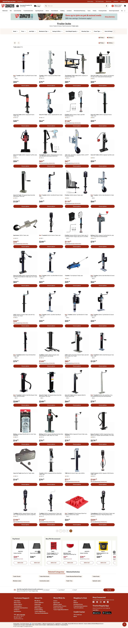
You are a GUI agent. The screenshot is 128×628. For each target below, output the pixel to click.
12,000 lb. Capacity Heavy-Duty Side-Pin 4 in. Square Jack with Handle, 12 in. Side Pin (102, 435)
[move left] (13, 552)
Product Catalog (39, 609)
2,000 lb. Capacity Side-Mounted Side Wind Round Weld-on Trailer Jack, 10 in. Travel (51, 435)
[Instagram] (101, 602)
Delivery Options (18, 604)
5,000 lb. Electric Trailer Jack (49, 235)
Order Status (17, 600)
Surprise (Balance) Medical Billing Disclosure (93, 623)
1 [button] (60, 530)
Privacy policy (16, 623)
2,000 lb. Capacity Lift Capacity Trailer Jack (76, 76)
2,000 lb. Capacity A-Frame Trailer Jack (23, 115)
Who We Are (37, 600)
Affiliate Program (57, 604)
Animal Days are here (9, 1)
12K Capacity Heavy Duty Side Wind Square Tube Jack (50, 396)
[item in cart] (125, 6)
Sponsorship (56, 602)
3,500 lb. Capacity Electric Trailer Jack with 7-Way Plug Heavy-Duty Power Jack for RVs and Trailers (50, 514)
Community (37, 606)
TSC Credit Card (78, 614)
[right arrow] (114, 31)
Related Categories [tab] (56, 572)
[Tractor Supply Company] (8, 6)
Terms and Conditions (36, 623)
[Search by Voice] (106, 6)
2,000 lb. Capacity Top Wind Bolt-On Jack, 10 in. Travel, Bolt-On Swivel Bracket (102, 76)
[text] (75, 26)
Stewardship (38, 604)
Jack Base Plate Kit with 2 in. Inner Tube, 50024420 (24, 435)
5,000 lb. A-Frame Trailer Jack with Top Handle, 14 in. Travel (24, 315)
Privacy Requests (64, 624)
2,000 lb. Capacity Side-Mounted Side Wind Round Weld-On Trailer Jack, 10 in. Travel (25, 276)
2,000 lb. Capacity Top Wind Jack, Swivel (25, 155)
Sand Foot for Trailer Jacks (23, 473)
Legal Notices (58, 623)
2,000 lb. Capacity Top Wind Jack (102, 154)
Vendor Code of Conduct (40, 624)
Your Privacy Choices (24, 623)
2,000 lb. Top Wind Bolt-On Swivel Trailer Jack (102, 315)
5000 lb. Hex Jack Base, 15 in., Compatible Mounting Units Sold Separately (102, 396)
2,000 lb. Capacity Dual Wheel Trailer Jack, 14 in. (50, 76)
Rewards (76, 602)
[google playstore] (106, 613)
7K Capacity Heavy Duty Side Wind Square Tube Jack (24, 196)
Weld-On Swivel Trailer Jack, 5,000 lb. (75, 473)
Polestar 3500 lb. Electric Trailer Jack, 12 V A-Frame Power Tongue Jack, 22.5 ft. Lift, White (76, 236)
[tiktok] (108, 602)
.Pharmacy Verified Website (41, 613)
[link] (51, 26)
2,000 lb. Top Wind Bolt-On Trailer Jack (76, 315)
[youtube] (104, 602)
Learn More (95, 610)
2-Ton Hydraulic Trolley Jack (74, 275)
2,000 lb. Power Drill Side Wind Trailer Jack (24, 355)
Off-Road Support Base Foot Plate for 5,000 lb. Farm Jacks (75, 514)
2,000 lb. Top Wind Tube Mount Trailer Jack (50, 315)
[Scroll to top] (124, 624)
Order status (90, 1)
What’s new (108, 1)
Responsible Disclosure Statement (75, 623)
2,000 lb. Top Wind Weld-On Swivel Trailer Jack (51, 276)
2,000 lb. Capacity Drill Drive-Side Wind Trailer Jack (50, 474)
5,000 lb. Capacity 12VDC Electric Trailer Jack (102, 474)
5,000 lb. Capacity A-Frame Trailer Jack (101, 115)
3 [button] (67, 530)
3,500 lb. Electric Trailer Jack (74, 195)
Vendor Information (58, 607)
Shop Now (19, 1)
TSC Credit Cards (100, 1)
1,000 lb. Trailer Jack (21, 235)
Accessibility (64, 623)
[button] (23, 1)
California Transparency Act (48, 623)
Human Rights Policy (30, 624)
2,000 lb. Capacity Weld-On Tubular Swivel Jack (75, 396)
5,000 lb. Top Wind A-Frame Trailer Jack (25, 76)
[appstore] (97, 613)
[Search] (46, 5)
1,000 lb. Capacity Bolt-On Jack (50, 114)
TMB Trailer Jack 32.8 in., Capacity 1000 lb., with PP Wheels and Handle (77, 155)
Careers (55, 600)
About (75, 600)
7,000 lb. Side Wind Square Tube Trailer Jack (102, 355)
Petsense (116, 1)
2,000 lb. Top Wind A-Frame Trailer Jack (51, 196)
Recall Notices (17, 611)
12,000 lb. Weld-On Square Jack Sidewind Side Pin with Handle (49, 355)
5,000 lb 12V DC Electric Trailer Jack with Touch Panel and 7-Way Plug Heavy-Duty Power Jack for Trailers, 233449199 (103, 514)
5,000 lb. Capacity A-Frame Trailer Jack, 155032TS (76, 435)
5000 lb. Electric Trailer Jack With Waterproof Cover (75, 115)
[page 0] (57, 530)
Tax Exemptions (18, 606)
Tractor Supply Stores (40, 611)
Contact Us (16, 609)
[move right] (39, 552)
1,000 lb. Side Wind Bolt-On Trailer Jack (102, 196)
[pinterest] (97, 602)
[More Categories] (125, 10)
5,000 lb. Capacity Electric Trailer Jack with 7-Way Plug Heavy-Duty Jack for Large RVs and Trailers (24, 514)
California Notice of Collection (53, 624)
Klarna (75, 616)
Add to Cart (20, 562)
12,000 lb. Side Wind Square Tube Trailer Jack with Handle (25, 396)
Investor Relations (39, 602)
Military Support (38, 607)
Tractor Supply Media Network (60, 609)
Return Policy (17, 602)
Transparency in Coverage (19, 624)
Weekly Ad (122, 1)
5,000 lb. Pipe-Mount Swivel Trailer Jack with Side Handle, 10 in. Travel (77, 355)
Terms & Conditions (78, 607)
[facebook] (93, 602)
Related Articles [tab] (73, 572)
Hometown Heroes (78, 604)
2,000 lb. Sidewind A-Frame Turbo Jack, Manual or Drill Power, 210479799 (50, 155)
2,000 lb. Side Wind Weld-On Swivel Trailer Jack (102, 276)
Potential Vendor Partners (59, 606)
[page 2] (71, 530)
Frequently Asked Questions (21, 607)
